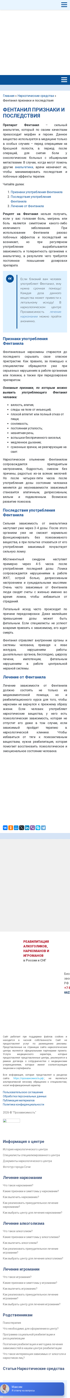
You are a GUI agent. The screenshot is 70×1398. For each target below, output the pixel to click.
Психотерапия (12, 1322)
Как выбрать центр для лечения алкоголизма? (33, 1258)
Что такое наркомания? (18, 1185)
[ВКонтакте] (5, 827)
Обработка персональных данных (24, 1096)
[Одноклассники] (10, 827)
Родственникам (17, 1315)
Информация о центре (23, 1141)
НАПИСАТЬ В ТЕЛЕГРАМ (54, 49)
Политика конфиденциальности (23, 1104)
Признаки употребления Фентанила (36, 192)
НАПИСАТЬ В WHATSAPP (54, 41)
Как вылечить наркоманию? (21, 1197)
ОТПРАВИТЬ (35, 805)
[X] (21, 827)
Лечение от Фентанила (27, 206)
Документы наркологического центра (27, 1161)
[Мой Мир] (16, 827)
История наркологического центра (25, 1149)
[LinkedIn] (27, 827)
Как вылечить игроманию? (20, 1288)
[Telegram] (43, 827)
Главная (8, 96)
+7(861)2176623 (21, 46)
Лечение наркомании (22, 1177)
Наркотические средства (36, 96)
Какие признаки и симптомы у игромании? (30, 1282)
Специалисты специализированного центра (31, 1155)
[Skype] (38, 827)
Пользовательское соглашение (23, 1092)
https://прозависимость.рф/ (28, 1078)
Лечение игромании (21, 1269)
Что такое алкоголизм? (18, 1231)
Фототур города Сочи (17, 1166)
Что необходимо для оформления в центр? (31, 1328)
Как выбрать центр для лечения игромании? (31, 1304)
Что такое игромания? (17, 1277)
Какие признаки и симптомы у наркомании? (31, 1191)
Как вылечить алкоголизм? (20, 1242)
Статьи (9, 1368)
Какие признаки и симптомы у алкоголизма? (31, 1237)
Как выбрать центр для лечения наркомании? (32, 1212)
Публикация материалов (19, 1100)
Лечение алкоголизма (23, 1223)
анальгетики (24, 167)
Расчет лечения (54, 34)
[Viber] (32, 827)
